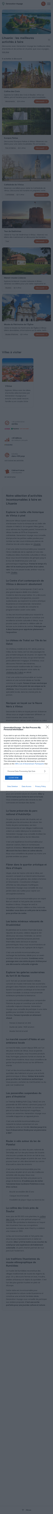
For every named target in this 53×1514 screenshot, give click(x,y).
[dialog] (26, 757)
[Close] (48, 727)
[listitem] (26, 771)
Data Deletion (12, 786)
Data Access (26, 786)
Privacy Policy (40, 786)
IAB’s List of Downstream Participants (29, 764)
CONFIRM (14, 778)
